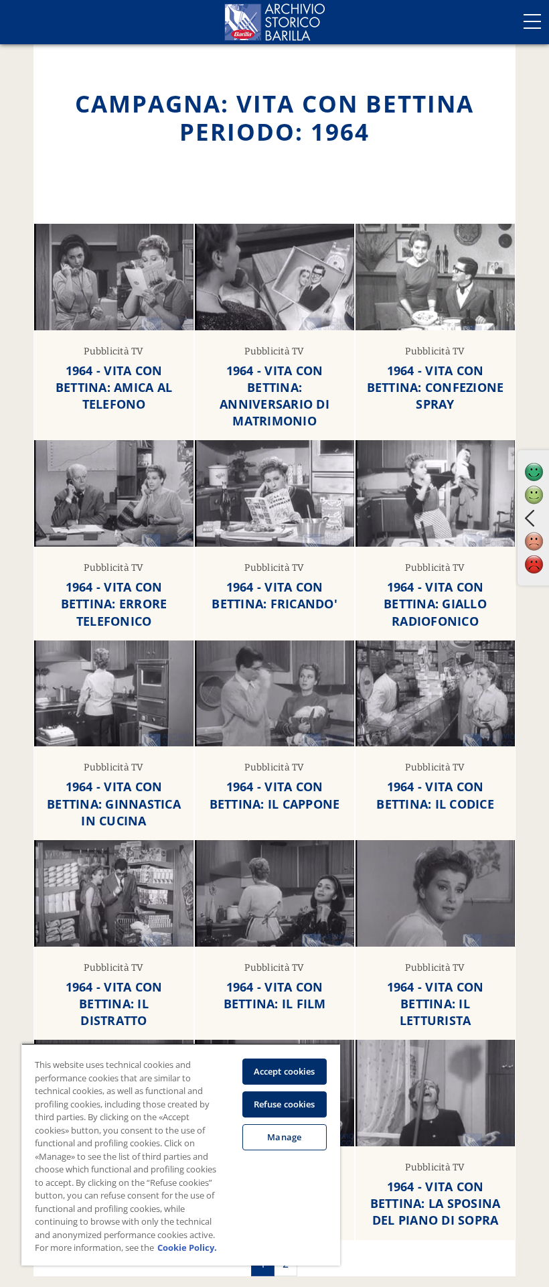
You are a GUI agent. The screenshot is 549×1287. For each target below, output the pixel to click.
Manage (284, 1137)
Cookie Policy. (187, 1247)
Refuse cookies (284, 1104)
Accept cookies (284, 1071)
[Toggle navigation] (532, 21)
